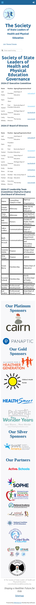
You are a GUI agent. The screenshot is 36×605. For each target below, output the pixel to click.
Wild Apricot (17, 602)
